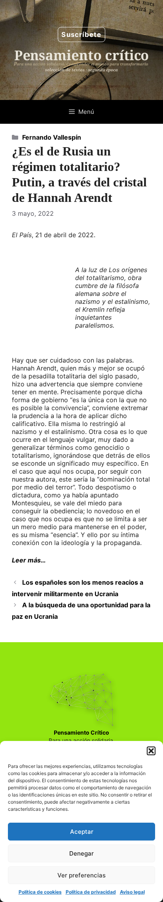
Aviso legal (132, 892)
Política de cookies (40, 892)
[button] (151, 751)
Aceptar (81, 831)
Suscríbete (81, 34)
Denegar (81, 853)
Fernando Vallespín (51, 137)
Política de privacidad (91, 892)
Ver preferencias (81, 875)
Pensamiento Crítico (81, 732)
